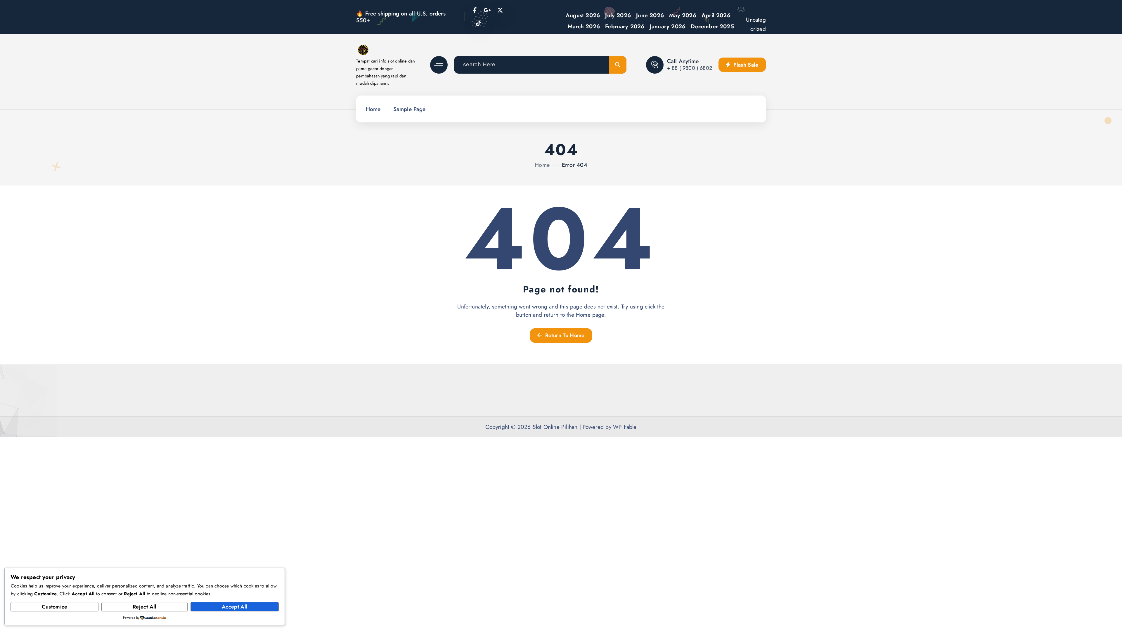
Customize (54, 607)
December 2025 (712, 26)
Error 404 (574, 165)
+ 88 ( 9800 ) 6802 (689, 68)
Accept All (235, 607)
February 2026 (625, 26)
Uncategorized (756, 24)
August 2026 (583, 15)
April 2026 (716, 15)
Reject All (145, 607)
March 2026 (584, 26)
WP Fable (625, 427)
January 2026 (667, 26)
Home (373, 109)
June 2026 (650, 15)
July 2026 (618, 15)
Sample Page (409, 109)
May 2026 (682, 15)
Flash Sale (745, 65)
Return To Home (563, 335)
